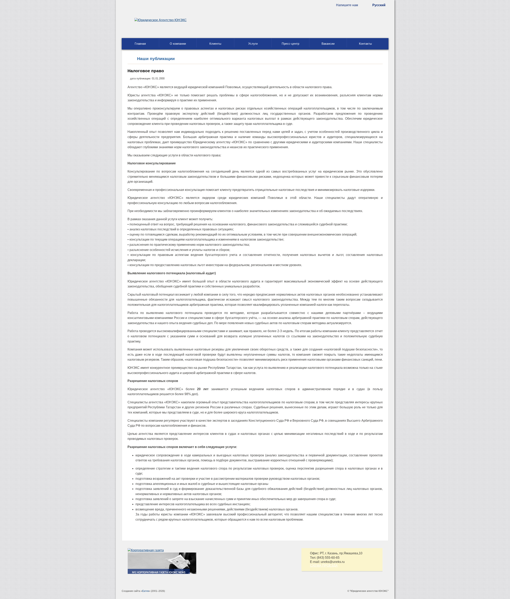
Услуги (253, 43)
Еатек (145, 591)
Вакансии (328, 43)
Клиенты (215, 43)
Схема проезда (324, 565)
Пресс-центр (290, 43)
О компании (178, 43)
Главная (140, 43)
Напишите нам (347, 5)
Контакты (365, 43)
